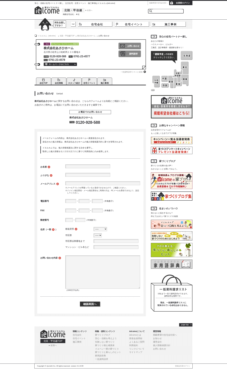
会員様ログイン (183, 3)
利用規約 (133, 345)
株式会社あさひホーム (86, 36)
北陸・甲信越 (73, 10)
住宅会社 (97, 24)
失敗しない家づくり (104, 342)
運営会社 (157, 342)
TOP (73, 24)
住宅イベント (134, 24)
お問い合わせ (133, 46)
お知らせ (157, 338)
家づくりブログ (102, 335)
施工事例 (171, 24)
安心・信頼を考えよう (106, 338)
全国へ (89, 10)
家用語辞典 (100, 355)
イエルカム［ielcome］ (47, 36)
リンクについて (136, 349)
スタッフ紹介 (74, 83)
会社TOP (44, 83)
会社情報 (59, 83)
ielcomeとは (135, 335)
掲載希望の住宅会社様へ (158, 3)
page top (185, 324)
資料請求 (133, 53)
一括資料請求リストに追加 (132, 72)
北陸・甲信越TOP (53, 341)
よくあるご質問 (136, 342)
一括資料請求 (101, 359)
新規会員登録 (135, 338)
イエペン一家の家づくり (107, 349)
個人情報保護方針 (68, 151)
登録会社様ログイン (182, 366)
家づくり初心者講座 (104, 345)
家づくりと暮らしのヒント (108, 352)
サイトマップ (135, 352)
